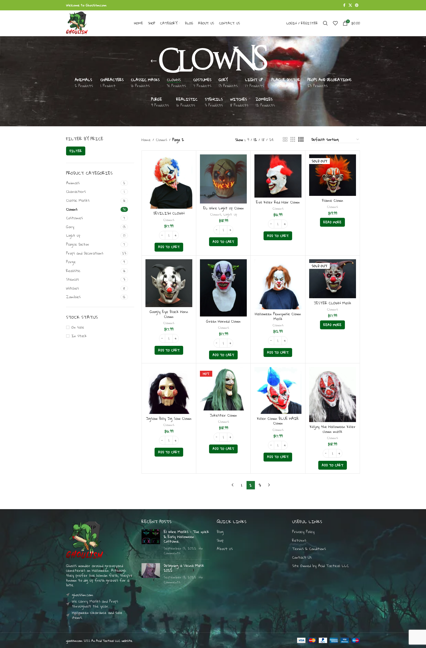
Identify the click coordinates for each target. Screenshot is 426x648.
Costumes (74, 217)
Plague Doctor (77, 244)
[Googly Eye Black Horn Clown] (168, 283)
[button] (169, 247)
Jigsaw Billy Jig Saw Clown (169, 418)
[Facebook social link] (344, 5)
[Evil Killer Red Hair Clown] (277, 176)
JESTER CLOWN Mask (332, 302)
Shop (220, 540)
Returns (299, 540)
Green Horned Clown (223, 321)
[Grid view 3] (292, 139)
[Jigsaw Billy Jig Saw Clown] (168, 390)
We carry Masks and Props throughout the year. (95, 604)
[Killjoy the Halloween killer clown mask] (332, 394)
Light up (73, 235)
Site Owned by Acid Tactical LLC (320, 565)
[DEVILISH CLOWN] (168, 181)
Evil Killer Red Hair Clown (278, 202)
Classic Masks (77, 200)
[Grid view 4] (300, 139)
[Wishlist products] (335, 23)
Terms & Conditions (309, 548)
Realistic (73, 270)
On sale (77, 327)
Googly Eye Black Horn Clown (169, 314)
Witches (72, 288)
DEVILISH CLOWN (168, 213)
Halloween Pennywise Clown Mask (278, 316)
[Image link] (84, 539)
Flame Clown (332, 200)
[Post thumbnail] (151, 542)
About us (225, 548)
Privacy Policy (303, 531)
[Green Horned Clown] (223, 288)
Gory (70, 226)
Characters (76, 191)
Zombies (73, 296)
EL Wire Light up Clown (223, 207)
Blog (220, 531)
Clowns (71, 209)
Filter (76, 151)
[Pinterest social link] (357, 5)
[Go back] (153, 61)
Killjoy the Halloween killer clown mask (332, 429)
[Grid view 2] (285, 139)
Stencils (72, 279)
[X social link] (350, 5)
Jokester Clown (223, 415)
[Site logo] (77, 22)
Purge (71, 261)
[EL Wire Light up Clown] (223, 179)
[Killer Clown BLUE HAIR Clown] (277, 390)
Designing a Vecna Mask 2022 (184, 568)
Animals (73, 182)
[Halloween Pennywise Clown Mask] (277, 284)
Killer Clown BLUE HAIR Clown (278, 421)
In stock (79, 335)
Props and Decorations (84, 253)
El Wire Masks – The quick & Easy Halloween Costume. (186, 536)
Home (146, 139)
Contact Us (302, 557)
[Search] (325, 23)
